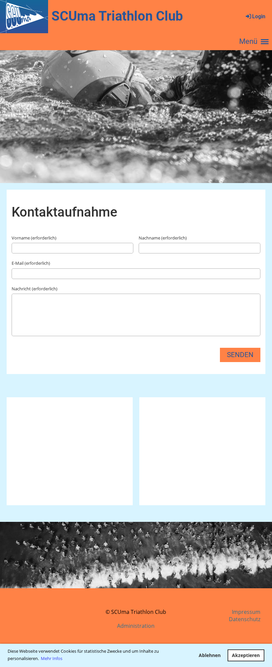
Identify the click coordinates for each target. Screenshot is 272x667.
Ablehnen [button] (210, 655)
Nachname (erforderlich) (163, 238)
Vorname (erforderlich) (34, 238)
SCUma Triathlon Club (117, 16)
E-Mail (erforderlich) (31, 263)
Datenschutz (244, 619)
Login (258, 16)
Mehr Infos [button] (51, 658)
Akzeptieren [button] (246, 655)
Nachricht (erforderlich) (34, 289)
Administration (136, 625)
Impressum (246, 612)
